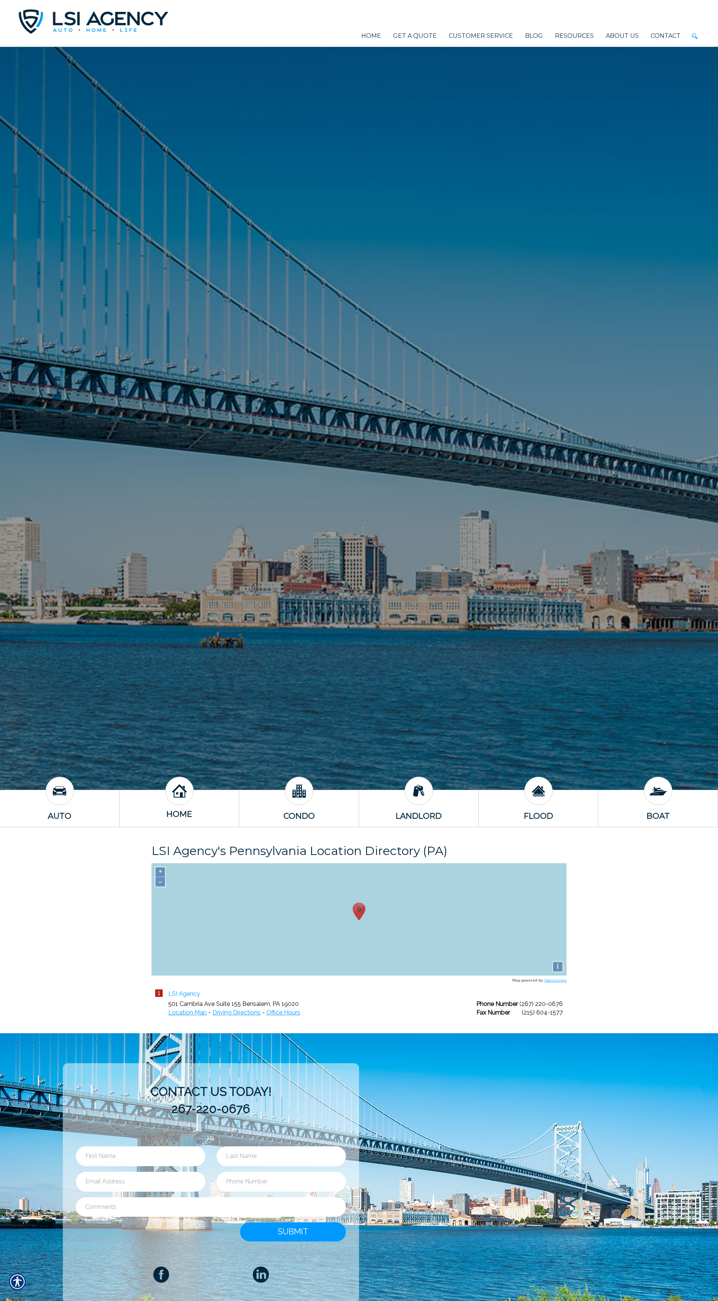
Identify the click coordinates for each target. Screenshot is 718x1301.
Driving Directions (236, 1012)
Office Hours (283, 1012)
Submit (292, 1231)
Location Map (187, 1012)
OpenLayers (555, 980)
